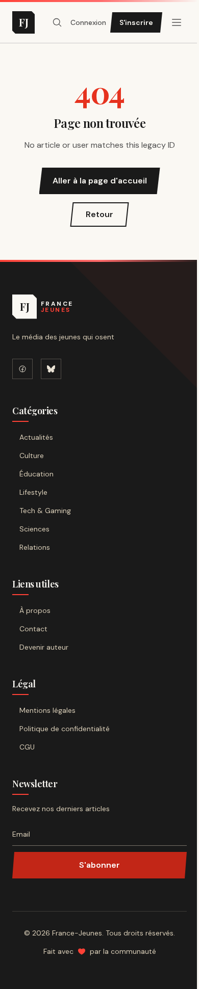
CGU (27, 747)
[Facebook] (22, 369)
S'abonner (99, 865)
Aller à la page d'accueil (100, 180)
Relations (34, 547)
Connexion (88, 22)
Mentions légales (47, 710)
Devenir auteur (43, 647)
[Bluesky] (51, 369)
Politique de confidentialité (64, 728)
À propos (35, 610)
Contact (33, 628)
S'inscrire (136, 22)
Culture (31, 455)
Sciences (34, 528)
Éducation (36, 473)
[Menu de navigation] (176, 22)
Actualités (36, 437)
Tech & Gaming (45, 510)
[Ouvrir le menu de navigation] (57, 22)
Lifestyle (33, 492)
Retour (99, 214)
